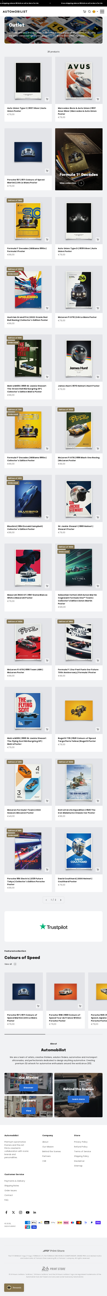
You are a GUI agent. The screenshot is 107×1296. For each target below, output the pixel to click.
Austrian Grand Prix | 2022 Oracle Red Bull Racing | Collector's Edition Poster (27, 318)
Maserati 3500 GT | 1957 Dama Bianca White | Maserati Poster (27, 596)
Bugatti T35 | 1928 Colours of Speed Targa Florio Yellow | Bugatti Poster (77, 740)
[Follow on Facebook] (6, 1212)
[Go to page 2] (60, 900)
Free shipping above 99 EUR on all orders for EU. (71, 3)
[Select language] (95, 11)
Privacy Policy (80, 1141)
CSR (44, 1161)
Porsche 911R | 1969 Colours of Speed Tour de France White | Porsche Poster (65, 1018)
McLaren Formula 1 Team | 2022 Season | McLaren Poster (24, 811)
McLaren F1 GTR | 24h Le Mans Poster (77, 317)
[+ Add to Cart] (47, 99)
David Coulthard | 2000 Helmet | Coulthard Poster (75, 880)
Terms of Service (82, 1151)
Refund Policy (80, 1146)
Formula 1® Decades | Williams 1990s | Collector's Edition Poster (26, 459)
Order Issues (10, 1190)
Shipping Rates (11, 1185)
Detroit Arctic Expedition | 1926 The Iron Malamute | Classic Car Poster (76, 811)
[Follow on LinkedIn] (35, 1212)
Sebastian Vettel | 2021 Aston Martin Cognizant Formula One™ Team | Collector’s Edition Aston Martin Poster (77, 599)
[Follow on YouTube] (28, 1212)
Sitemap (78, 1165)
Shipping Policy (81, 1156)
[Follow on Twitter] (13, 1212)
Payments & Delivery (14, 1181)
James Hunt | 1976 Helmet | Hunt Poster (79, 385)
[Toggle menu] (102, 11)
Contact (8, 1195)
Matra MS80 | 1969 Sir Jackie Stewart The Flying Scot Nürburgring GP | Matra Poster (26, 741)
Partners (46, 1156)
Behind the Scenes (51, 1151)
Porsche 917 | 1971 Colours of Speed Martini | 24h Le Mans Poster (25, 181)
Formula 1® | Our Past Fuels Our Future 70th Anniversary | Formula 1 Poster (78, 671)
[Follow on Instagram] (20, 1212)
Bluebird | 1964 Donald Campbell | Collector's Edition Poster (25, 528)
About (45, 1141)
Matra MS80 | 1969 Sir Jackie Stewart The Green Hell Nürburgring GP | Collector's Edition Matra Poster (26, 388)
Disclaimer (79, 1161)
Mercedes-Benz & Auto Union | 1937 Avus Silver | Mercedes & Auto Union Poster (77, 111)
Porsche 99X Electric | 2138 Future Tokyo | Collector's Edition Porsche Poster (26, 881)
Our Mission (48, 1146)
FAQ (6, 1200)
